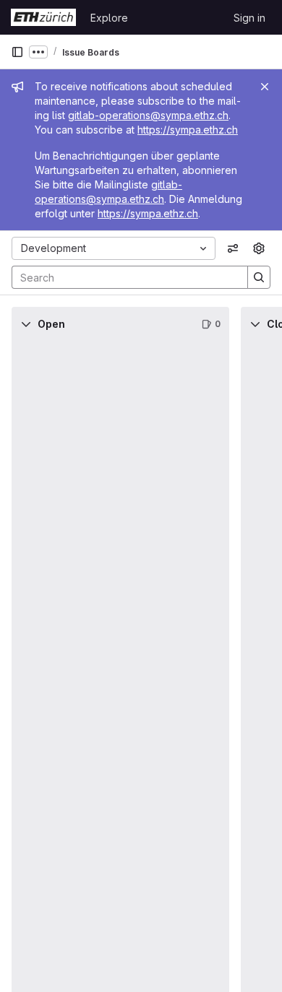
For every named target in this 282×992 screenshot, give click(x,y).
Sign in (249, 18)
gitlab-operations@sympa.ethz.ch (148, 115)
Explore (109, 18)
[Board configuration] (258, 248)
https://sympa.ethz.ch (187, 129)
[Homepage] (43, 17)
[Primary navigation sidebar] (17, 52)
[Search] (258, 277)
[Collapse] (26, 324)
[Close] (264, 86)
